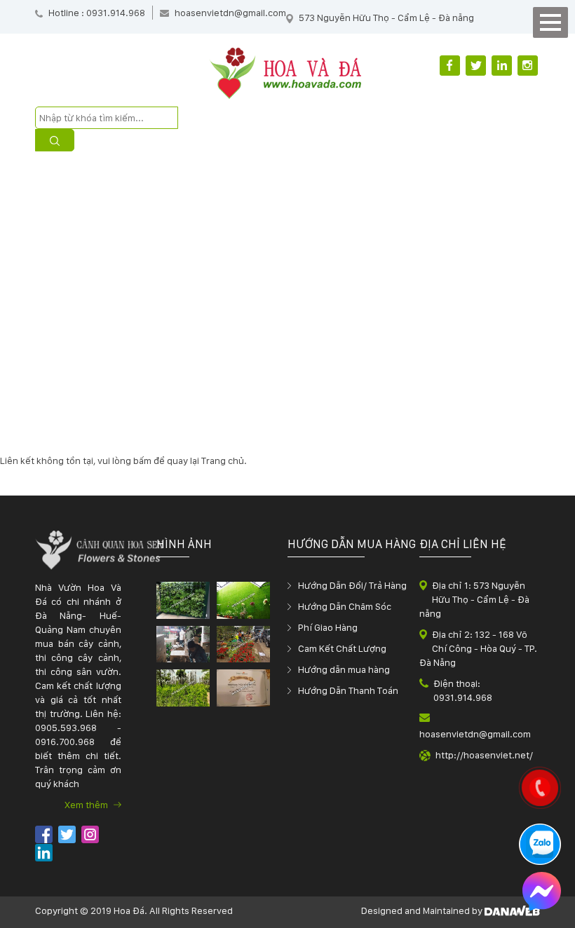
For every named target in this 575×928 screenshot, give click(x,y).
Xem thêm (87, 804)
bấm (142, 460)
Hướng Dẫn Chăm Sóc (344, 606)
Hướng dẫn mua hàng (344, 669)
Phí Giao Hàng (328, 627)
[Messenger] (541, 893)
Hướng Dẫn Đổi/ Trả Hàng (352, 585)
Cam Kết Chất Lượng (342, 648)
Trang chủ (222, 460)
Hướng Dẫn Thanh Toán (348, 690)
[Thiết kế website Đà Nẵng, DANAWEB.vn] (512, 910)
